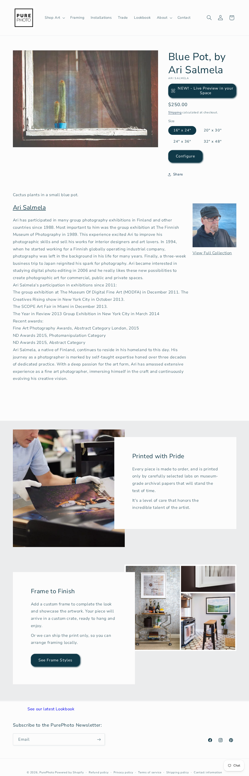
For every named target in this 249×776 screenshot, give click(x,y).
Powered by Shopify (69, 772)
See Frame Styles (55, 660)
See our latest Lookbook (50, 709)
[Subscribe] (98, 739)
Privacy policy (123, 772)
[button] (54, 17)
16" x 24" (182, 130)
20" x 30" (213, 130)
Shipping (175, 112)
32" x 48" (213, 141)
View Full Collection (212, 253)
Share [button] (178, 174)
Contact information (208, 772)
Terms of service (149, 772)
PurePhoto (46, 772)
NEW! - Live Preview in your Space (205, 91)
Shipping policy (177, 772)
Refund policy (99, 772)
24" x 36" (182, 141)
